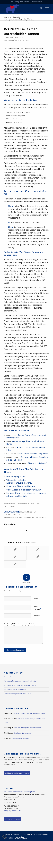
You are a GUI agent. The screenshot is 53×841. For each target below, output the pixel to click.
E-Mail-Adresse (37, 608)
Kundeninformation (12, 819)
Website (37, 615)
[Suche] (39, 8)
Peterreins (10, 506)
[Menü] (45, 8)
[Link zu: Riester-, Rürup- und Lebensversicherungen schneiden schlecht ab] (15, 549)
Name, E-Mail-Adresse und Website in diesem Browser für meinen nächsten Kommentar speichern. (22, 626)
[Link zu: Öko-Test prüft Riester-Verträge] (15, 556)
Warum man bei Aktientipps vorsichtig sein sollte (20, 681)
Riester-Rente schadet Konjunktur (32, 453)
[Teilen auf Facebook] (26, 530)
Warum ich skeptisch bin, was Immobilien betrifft (20, 685)
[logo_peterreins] (22, 8)
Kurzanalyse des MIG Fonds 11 (21, 738)
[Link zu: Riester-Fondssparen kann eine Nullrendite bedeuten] (15, 564)
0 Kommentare (26, 503)
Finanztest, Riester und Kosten (20, 486)
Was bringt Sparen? (15, 476)
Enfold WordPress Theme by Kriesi (35, 834)
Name (37, 598)
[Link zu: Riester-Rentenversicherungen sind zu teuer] (37, 549)
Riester (24, 512)
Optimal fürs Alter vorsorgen (13, 677)
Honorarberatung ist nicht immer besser (17, 694)
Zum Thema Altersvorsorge (23, 733)
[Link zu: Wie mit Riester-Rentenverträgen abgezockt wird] (37, 556)
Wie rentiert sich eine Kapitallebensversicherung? (19, 481)
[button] (4, 836)
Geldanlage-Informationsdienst (17, 773)
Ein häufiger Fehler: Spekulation (15, 689)
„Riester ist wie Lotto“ (37, 463)
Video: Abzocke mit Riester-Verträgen (23, 489)
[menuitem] (39, 8)
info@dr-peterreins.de (20, 2)
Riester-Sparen (38, 517)
